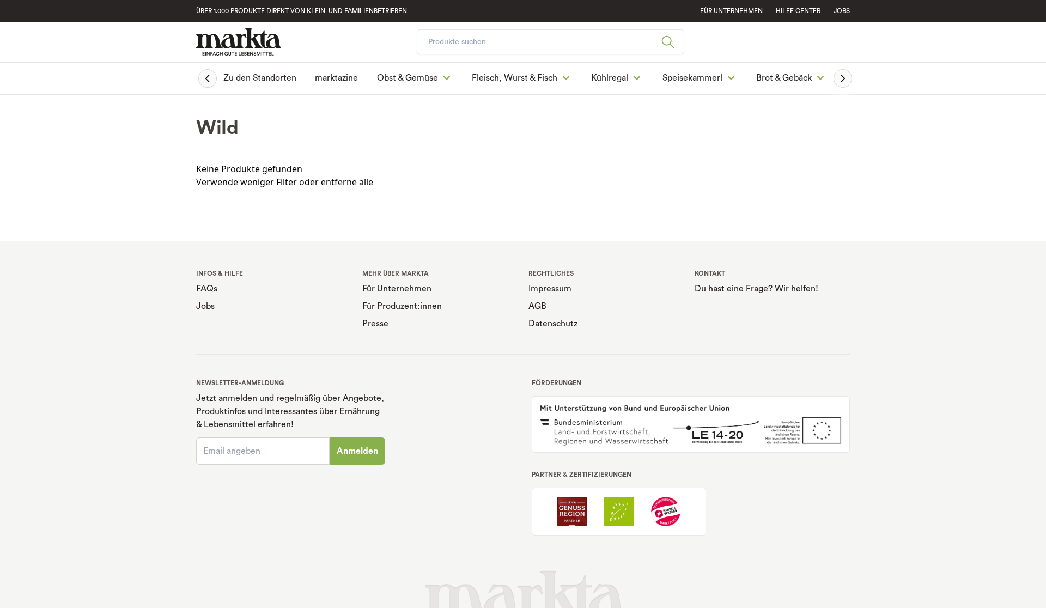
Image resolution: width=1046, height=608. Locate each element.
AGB (537, 306)
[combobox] (550, 41)
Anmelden (357, 451)
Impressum (549, 288)
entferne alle (347, 182)
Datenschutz (552, 323)
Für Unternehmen (396, 288)
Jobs (842, 11)
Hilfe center (798, 11)
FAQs (206, 288)
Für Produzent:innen (402, 306)
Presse (375, 323)
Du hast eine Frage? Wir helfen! (756, 288)
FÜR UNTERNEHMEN (731, 11)
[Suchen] (672, 41)
